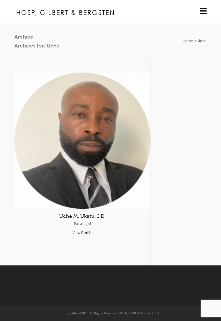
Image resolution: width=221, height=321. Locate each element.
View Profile (82, 232)
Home (188, 41)
